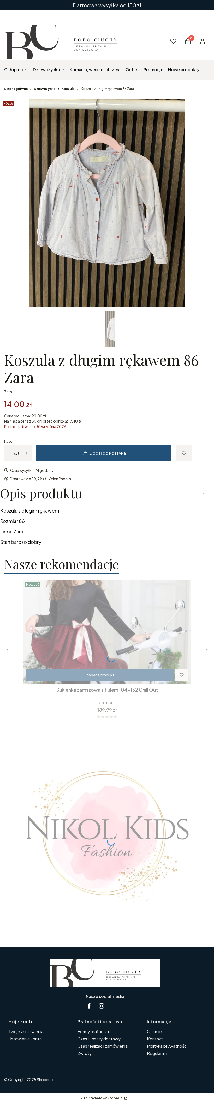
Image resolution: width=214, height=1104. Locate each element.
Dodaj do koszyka (108, 453)
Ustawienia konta (25, 1038)
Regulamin (157, 1053)
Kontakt (155, 1038)
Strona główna (16, 89)
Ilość (8, 441)
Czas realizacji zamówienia (103, 1046)
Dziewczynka (44, 89)
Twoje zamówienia (26, 1031)
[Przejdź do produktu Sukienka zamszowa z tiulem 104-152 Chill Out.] (107, 632)
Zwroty (85, 1053)
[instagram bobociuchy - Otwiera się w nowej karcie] (101, 1006)
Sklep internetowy (101, 1098)
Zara (8, 391)
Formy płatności (93, 1031)
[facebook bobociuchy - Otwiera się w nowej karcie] (89, 1006)
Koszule (68, 89)
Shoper (43, 1079)
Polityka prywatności (167, 1046)
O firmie (154, 1031)
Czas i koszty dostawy (99, 1038)
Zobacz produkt (100, 675)
